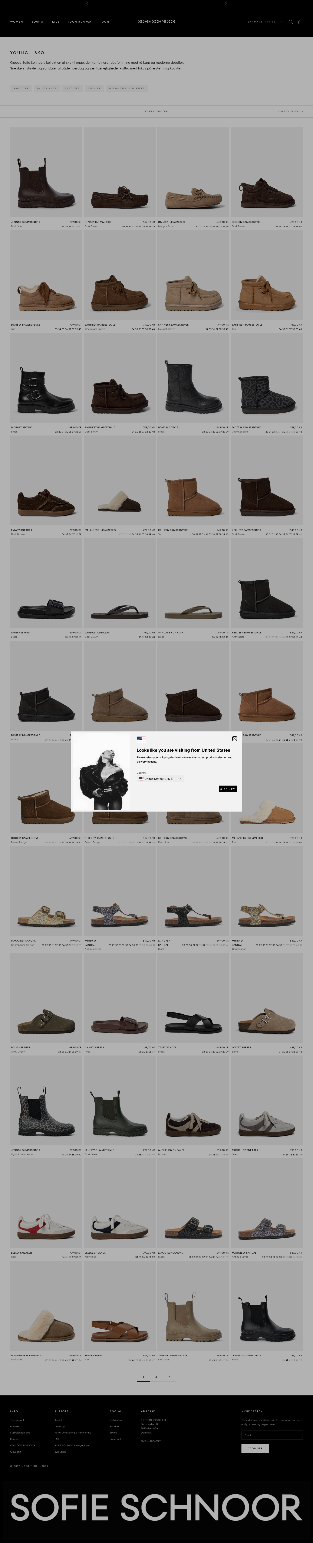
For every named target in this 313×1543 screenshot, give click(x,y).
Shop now (227, 789)
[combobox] (156, 779)
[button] (235, 739)
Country (141, 772)
